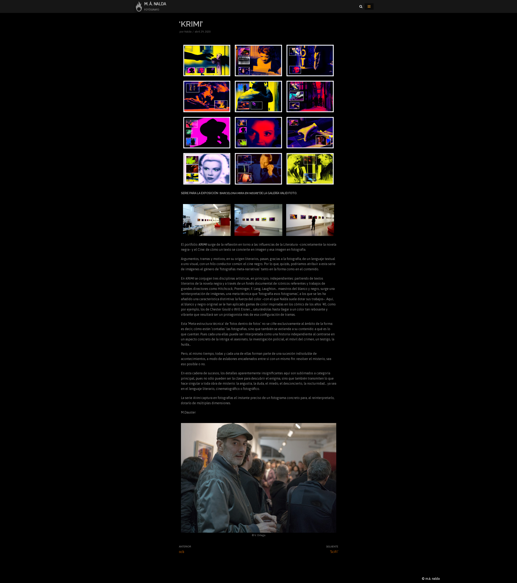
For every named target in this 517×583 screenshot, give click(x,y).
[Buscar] (361, 6)
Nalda (187, 31)
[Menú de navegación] (369, 6)
